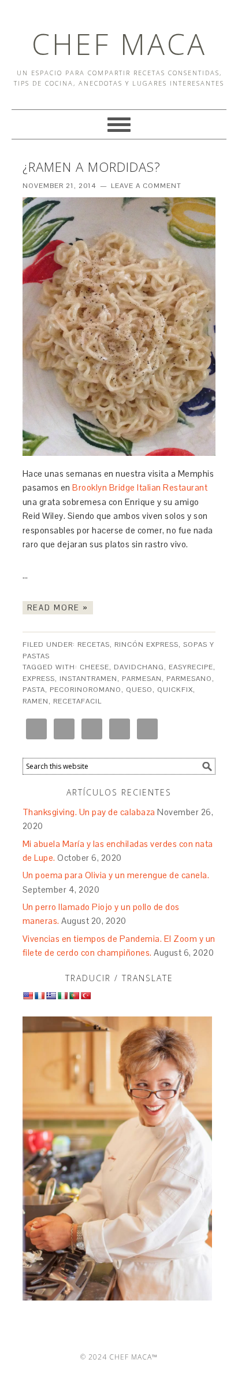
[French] (39, 995)
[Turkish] (85, 995)
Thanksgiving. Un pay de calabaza (89, 811)
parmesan (142, 678)
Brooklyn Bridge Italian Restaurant (139, 487)
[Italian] (62, 995)
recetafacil (77, 701)
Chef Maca (119, 44)
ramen (36, 701)
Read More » (57, 608)
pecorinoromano (85, 689)
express (39, 678)
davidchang (139, 667)
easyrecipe (191, 667)
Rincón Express (146, 644)
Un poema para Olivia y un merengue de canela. (116, 875)
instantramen (88, 678)
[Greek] (51, 995)
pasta (34, 689)
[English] (28, 995)
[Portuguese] (74, 995)
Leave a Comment (146, 185)
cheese (94, 667)
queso (139, 689)
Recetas (93, 644)
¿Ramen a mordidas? (92, 166)
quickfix (175, 689)
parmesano (189, 678)
